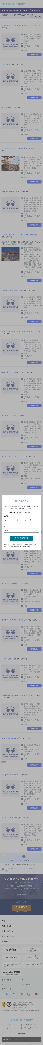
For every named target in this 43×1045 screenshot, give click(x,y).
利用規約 (19, 544)
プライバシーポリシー (29, 544)
